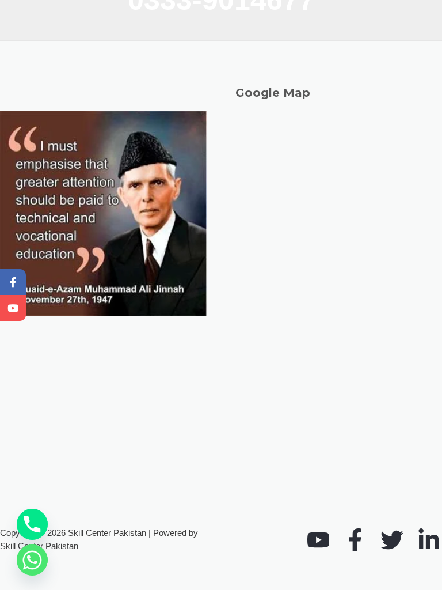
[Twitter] (392, 540)
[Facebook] (355, 540)
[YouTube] (318, 540)
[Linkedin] (429, 540)
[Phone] (32, 524)
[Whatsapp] (32, 560)
